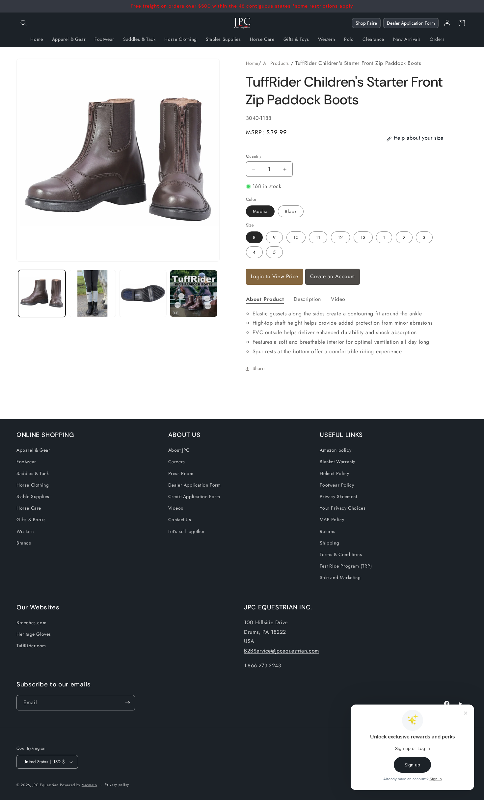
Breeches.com (31, 622)
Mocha (260, 211)
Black (291, 211)
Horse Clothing (32, 485)
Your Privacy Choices (342, 508)
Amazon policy (335, 450)
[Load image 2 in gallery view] (92, 293)
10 (296, 237)
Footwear (26, 461)
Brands (23, 543)
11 (318, 237)
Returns (327, 531)
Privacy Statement (338, 496)
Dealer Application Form (411, 23)
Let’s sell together (186, 531)
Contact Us (179, 519)
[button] (23, 23)
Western (25, 531)
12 (340, 237)
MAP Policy (332, 519)
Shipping (329, 543)
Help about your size (419, 138)
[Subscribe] (127, 702)
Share (259, 368)
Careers (176, 461)
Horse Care (28, 508)
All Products (276, 63)
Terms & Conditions (341, 554)
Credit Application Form (194, 496)
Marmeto (89, 784)
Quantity (254, 156)
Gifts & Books (31, 519)
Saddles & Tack (32, 473)
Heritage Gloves (33, 634)
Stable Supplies (32, 496)
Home (252, 63)
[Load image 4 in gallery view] (193, 293)
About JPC (179, 450)
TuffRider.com (31, 645)
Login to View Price (274, 276)
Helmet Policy (334, 473)
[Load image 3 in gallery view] (143, 293)
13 (363, 237)
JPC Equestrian (46, 784)
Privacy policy (117, 784)
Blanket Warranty (337, 461)
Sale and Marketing (340, 577)
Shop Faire (366, 23)
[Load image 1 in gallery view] (42, 293)
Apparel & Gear (33, 450)
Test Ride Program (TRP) (346, 566)
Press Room (181, 473)
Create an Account (332, 276)
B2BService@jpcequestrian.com (281, 650)
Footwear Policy (337, 485)
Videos (175, 508)
